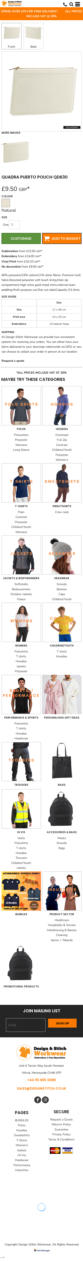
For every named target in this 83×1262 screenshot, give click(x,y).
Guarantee (61, 1129)
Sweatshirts (22, 1135)
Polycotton (21, 435)
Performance (21, 1165)
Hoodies (21, 661)
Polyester (21, 440)
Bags (62, 848)
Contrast (61, 445)
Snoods (62, 584)
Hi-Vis (22, 1155)
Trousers (21, 858)
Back (33, 47)
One (6, 225)
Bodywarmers (21, 589)
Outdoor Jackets (21, 594)
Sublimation (9, 251)
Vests (21, 838)
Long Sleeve (21, 450)
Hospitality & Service (62, 925)
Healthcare (62, 920)
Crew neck (62, 512)
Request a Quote (61, 1119)
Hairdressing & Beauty (62, 930)
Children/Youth (62, 450)
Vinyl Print (8, 261)
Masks (61, 838)
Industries (21, 1170)
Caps (62, 594)
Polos (22, 1125)
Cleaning (61, 935)
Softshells (21, 584)
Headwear (21, 738)
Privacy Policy (61, 1134)
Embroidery (9, 256)
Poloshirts (21, 651)
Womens (21, 445)
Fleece (21, 599)
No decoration (11, 267)
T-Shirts (21, 1140)
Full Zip (62, 440)
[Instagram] (45, 1099)
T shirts (21, 656)
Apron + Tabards (62, 940)
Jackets (21, 666)
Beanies (62, 589)
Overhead (61, 435)
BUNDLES (22, 1120)
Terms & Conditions (61, 1139)
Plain (21, 512)
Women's (62, 460)
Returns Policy (61, 1124)
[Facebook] (37, 1099)
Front (11, 47)
